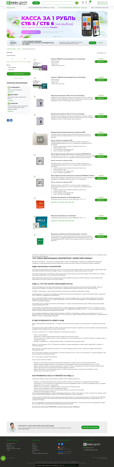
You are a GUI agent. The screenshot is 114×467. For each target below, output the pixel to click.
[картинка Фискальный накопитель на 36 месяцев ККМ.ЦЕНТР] (41, 204)
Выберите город (103, 2)
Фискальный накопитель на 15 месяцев (63, 215)
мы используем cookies (70, 465)
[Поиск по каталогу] (76, 3)
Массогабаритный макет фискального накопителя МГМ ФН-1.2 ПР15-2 (72, 175)
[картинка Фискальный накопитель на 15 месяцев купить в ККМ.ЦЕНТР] (41, 223)
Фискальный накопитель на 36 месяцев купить (65, 197)
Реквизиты (34, 446)
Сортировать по (101, 53)
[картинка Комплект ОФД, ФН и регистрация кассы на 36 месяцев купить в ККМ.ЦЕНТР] (41, 66)
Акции (8, 450)
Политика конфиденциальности (40, 453)
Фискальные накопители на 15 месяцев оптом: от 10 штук (69, 234)
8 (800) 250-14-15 (74, 462)
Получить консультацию (90, 427)
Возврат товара (11, 446)
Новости (34, 445)
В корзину (101, 61)
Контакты (34, 448)
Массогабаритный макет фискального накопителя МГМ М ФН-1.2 (71, 154)
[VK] (62, 444)
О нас (33, 443)
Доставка (9, 445)
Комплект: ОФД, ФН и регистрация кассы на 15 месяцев (68, 77)
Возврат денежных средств (13, 448)
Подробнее (100, 42)
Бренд (8, 65)
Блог (33, 451)
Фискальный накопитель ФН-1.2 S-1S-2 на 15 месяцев (67, 114)
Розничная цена (11, 55)
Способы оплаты (11, 443)
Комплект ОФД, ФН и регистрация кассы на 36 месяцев (68, 59)
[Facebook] (59, 444)
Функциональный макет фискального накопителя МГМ (68, 132)
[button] (102, 33)
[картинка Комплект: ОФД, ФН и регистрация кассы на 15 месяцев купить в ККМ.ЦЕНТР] (41, 84)
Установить (92, 42)
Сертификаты (35, 450)
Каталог (36, 3)
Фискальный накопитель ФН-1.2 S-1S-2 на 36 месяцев (67, 95)
